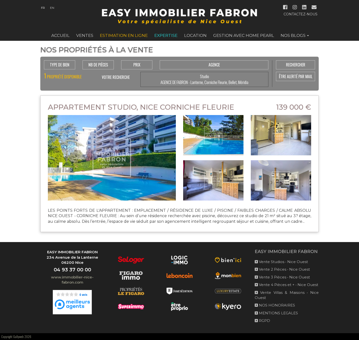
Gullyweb (18, 336)
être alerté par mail (295, 76)
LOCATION (195, 35)
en (52, 8)
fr (43, 8)
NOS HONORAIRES (276, 305)
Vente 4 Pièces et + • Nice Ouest (288, 284)
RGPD (264, 320)
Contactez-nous (300, 14)
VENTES (84, 35)
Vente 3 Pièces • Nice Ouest (284, 277)
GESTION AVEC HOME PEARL (243, 35)
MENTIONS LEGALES (278, 313)
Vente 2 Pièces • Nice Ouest (284, 269)
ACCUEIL (60, 35)
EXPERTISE (166, 35)
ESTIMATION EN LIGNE (124, 35)
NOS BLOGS (293, 35)
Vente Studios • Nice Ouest (283, 261)
